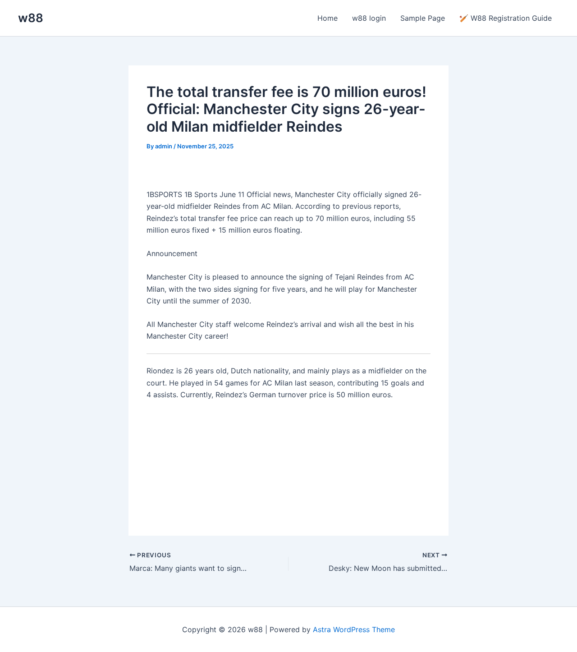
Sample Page (422, 18)
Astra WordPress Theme (354, 629)
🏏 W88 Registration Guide (505, 18)
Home (327, 18)
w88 (30, 18)
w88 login (369, 18)
